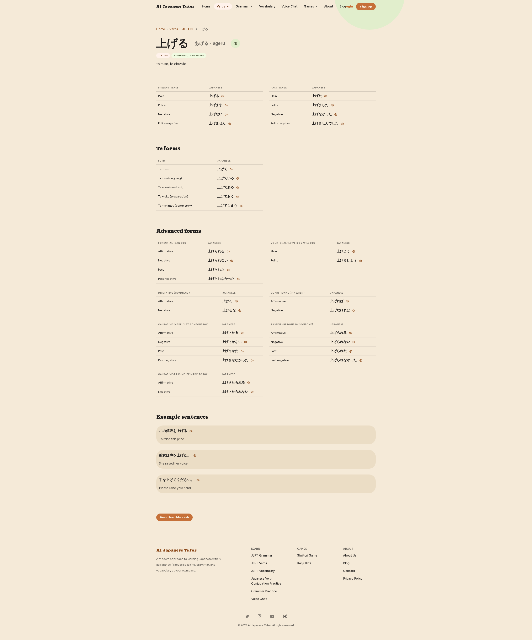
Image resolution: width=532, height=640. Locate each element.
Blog (343, 6)
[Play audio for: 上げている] (237, 178)
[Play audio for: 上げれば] (347, 301)
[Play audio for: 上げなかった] (335, 114)
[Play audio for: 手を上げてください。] (198, 480)
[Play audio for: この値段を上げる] (190, 431)
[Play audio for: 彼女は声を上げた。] (194, 455)
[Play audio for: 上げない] (226, 114)
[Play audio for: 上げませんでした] (342, 123)
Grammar (242, 6)
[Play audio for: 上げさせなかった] (252, 360)
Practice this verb (174, 517)
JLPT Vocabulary (263, 571)
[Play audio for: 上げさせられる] (248, 382)
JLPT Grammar (261, 555)
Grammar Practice (264, 591)
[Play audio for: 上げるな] (239, 310)
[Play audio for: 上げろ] (236, 301)
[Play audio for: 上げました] (332, 105)
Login (348, 6)
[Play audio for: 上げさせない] (245, 342)
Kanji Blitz (304, 563)
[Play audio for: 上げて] (231, 169)
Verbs (221, 6)
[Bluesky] (284, 616)
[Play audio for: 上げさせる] (242, 332)
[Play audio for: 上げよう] (353, 251)
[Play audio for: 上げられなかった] (238, 279)
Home (206, 6)
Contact (349, 571)
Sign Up (366, 6)
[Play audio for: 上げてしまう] (241, 206)
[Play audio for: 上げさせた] (242, 351)
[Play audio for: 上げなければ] (353, 310)
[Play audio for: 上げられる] (228, 251)
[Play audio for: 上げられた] (228, 269)
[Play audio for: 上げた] (325, 96)
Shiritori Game (307, 555)
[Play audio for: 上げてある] (237, 187)
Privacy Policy (352, 578)
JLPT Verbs (259, 563)
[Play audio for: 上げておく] (237, 196)
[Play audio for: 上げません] (229, 123)
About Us (349, 555)
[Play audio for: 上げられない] (231, 260)
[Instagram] (259, 616)
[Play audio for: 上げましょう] (360, 260)
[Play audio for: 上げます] (226, 105)
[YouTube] (272, 616)
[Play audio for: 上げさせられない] (252, 391)
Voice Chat (290, 6)
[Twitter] (247, 616)
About (328, 6)
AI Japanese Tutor (175, 6)
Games (309, 6)
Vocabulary (267, 6)
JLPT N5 (188, 29)
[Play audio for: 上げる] (235, 43)
